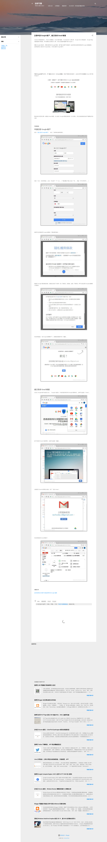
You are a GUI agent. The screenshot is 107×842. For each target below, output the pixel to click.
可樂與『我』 (4, 45)
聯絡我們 (64, 6)
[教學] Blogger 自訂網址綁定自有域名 (45, 700)
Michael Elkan (66, 838)
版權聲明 (3, 47)
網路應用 (43, 601)
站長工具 (50, 6)
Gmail (49, 601)
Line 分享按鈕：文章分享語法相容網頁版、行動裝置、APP (51, 759)
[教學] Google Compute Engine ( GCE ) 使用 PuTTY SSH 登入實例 (53, 774)
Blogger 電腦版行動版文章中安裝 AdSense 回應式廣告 (50, 804)
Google (54, 601)
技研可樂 (38, 3)
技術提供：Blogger (64, 835)
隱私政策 (3, 48)
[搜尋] (95, 4)
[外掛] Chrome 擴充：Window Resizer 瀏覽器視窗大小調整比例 (52, 789)
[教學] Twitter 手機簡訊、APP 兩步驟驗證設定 (47, 744)
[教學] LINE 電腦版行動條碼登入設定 (44, 685)
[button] (92, 36)
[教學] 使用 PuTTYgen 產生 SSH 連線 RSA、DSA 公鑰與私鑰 (51, 715)
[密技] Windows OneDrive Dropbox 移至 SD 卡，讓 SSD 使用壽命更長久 (55, 818)
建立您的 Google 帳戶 (43, 132)
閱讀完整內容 (90, 695)
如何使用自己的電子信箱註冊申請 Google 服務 (45, 593)
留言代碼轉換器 (63, 604)
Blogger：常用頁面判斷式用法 (77, 6)
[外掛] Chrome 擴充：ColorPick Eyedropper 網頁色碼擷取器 (51, 729)
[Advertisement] (63, 21)
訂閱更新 (57, 6)
